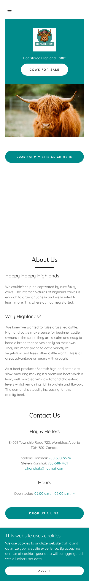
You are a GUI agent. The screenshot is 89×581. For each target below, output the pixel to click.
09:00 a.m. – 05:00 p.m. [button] (52, 493)
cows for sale (44, 70)
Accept (44, 570)
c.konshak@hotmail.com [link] (44, 468)
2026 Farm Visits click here (44, 157)
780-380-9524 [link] (60, 458)
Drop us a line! (44, 513)
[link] (44, 39)
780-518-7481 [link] (58, 463)
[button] (9, 10)
